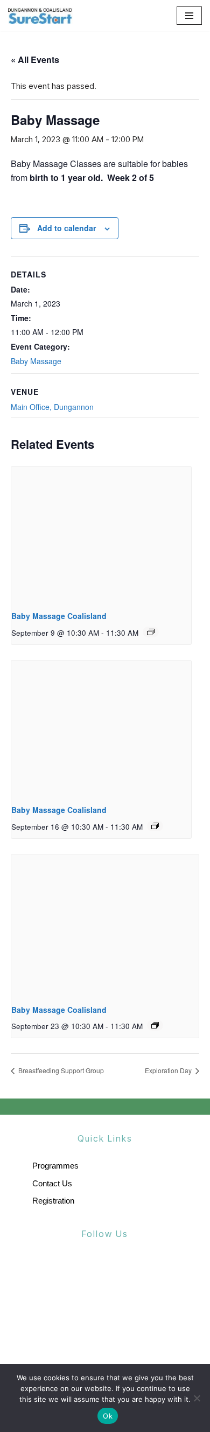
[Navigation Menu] (189, 15)
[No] (196, 1398)
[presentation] (101, 534)
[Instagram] (128, 1271)
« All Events (35, 59)
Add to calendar (66, 228)
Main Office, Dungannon (52, 406)
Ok (108, 1416)
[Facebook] (82, 1271)
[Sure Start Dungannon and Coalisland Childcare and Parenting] (40, 16)
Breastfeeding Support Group (60, 1070)
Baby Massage (36, 361)
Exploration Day (169, 1070)
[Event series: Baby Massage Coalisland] (151, 632)
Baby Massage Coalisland (59, 615)
